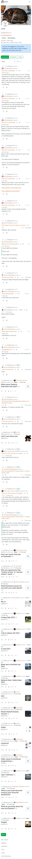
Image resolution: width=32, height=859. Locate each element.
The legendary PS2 (7, 349)
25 (3, 750)
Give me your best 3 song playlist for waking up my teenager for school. (15, 402)
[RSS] (20, 61)
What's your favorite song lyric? (10, 244)
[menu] (29, 1)
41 (3, 592)
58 (3, 797)
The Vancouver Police (7, 277)
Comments (13, 57)
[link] (19, 70)
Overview (5, 57)
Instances (4, 846)
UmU (6, 2)
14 (3, 561)
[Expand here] (28, 438)
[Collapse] (3, 66)
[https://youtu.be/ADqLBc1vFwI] (28, 761)
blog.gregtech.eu (6, 35)
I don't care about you (7, 369)
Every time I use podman (8, 70)
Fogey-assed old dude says (9, 331)
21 (3, 624)
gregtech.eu (4, 438)
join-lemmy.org (6, 856)
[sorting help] (17, 61)
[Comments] (28, 386)
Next (3, 834)
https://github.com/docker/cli (11, 191)
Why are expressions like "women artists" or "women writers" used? (16, 471)
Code (3, 853)
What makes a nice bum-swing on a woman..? (14, 225)
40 (3, 576)
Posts (20, 57)
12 (3, 718)
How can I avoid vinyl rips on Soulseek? (12, 453)
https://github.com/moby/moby (11, 188)
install (22, 74)
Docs (3, 849)
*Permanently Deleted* (8, 293)
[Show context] (17, 70)
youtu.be (3, 763)
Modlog (3, 843)
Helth (21, 310)
